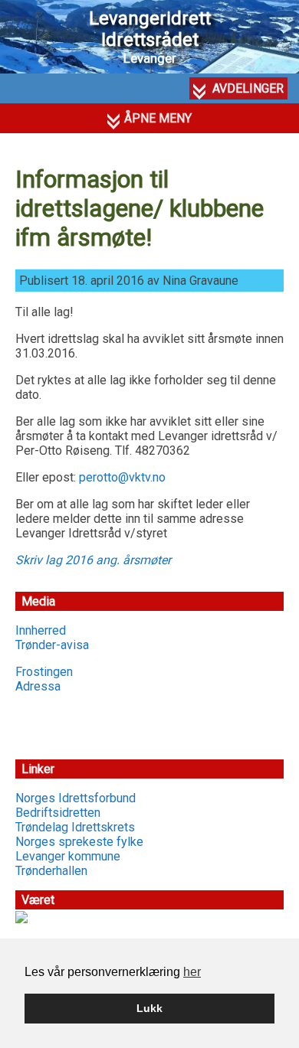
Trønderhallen (51, 871)
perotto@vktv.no (122, 477)
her (192, 971)
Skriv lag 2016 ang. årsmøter (93, 560)
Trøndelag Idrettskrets (75, 827)
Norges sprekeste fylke (79, 841)
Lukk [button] (149, 1008)
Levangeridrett (150, 29)
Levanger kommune (67, 856)
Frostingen (44, 671)
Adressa (38, 686)
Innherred (40, 630)
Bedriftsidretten (57, 812)
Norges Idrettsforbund (75, 798)
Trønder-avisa (52, 645)
